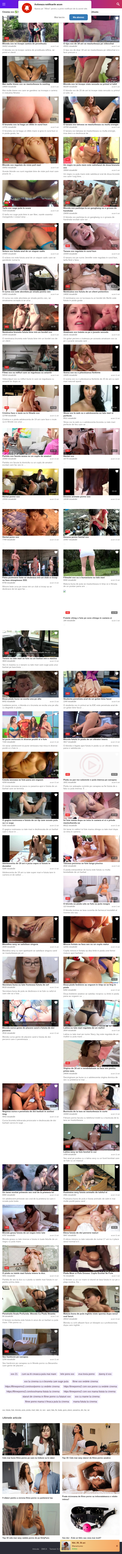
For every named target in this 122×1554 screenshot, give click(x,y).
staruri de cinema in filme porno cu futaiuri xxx (47, 1396)
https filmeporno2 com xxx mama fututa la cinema (89, 1391)
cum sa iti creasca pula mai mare (39, 1374)
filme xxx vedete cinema (85, 1381)
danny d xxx (105, 1374)
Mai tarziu (59, 17)
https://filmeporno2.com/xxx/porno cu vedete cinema (32, 1386)
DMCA (44, 1549)
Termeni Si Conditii (57, 1549)
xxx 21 (14, 1374)
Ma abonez (78, 17)
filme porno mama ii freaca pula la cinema (47, 1401)
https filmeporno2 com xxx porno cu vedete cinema (90, 1386)
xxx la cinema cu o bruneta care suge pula (46, 1381)
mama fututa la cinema (85, 1401)
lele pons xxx (67, 1374)
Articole (35, 1549)
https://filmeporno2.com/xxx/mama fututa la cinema (33, 1391)
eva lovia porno (86, 1374)
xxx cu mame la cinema (87, 1396)
